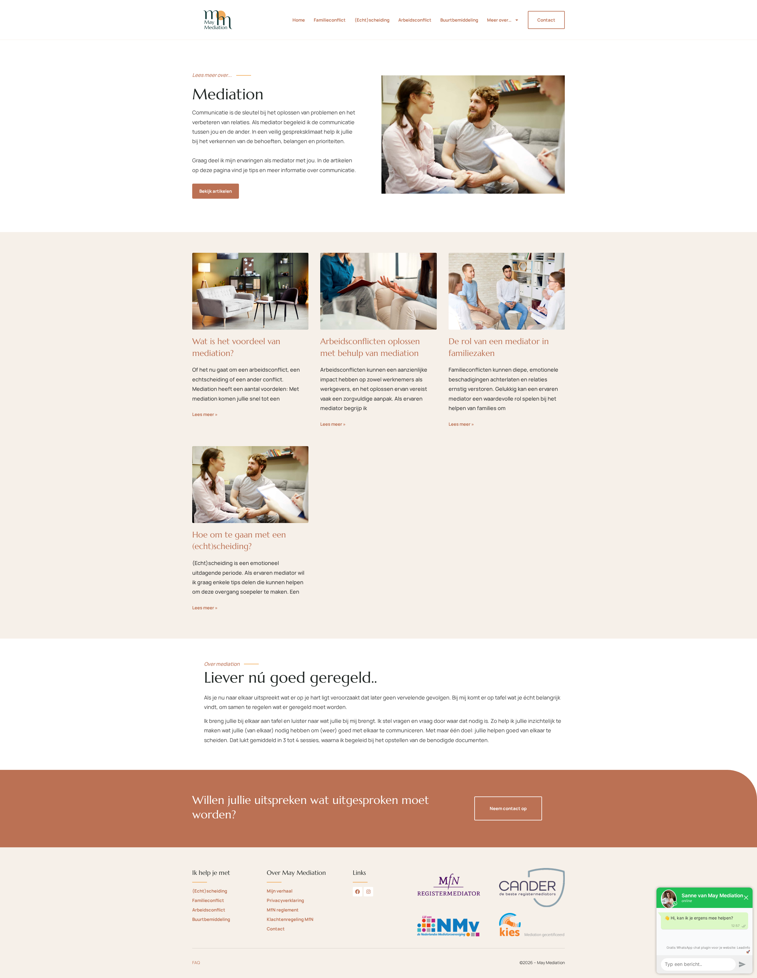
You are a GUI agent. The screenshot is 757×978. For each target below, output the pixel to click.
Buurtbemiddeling (459, 20)
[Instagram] (368, 891)
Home (298, 20)
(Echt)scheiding (372, 20)
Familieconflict (330, 20)
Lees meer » (205, 414)
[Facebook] (357, 891)
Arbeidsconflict (414, 20)
